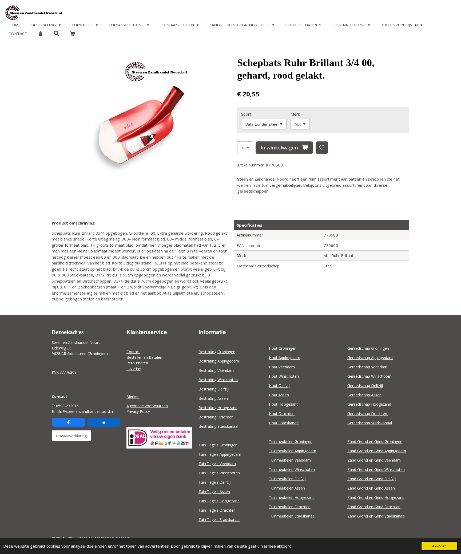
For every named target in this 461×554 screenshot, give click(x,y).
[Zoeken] (56, 33)
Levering (133, 368)
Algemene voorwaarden (147, 405)
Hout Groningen (282, 348)
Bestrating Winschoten (218, 379)
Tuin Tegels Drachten (217, 510)
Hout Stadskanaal (284, 422)
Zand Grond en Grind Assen (371, 488)
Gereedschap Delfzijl (365, 385)
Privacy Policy (138, 411)
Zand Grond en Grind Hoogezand (375, 497)
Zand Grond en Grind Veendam (374, 460)
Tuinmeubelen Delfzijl (287, 478)
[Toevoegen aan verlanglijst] (322, 147)
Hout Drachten (282, 413)
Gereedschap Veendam (367, 366)
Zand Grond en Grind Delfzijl (371, 478)
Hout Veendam (282, 366)
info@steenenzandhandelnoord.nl (85, 411)
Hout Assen (279, 394)
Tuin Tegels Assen (214, 491)
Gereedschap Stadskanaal (369, 422)
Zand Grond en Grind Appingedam (376, 450)
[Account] (40, 33)
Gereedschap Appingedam (370, 357)
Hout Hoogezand (284, 404)
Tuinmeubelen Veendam (290, 460)
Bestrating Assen (213, 398)
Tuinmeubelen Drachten (290, 506)
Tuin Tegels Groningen (217, 444)
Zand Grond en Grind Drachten (373, 506)
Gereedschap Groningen (368, 348)
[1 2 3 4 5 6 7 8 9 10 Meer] (245, 147)
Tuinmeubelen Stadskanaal (292, 516)
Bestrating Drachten (215, 416)
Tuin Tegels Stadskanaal (219, 519)
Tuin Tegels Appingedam (219, 454)
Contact (133, 351)
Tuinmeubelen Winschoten (292, 469)
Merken (133, 396)
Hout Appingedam (284, 357)
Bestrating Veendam (216, 370)
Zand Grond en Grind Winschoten (376, 469)
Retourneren (137, 362)
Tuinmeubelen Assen (287, 488)
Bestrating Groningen (216, 351)
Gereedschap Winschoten (369, 376)
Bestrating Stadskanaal (218, 426)
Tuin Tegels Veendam (217, 463)
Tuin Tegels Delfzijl (214, 482)
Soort (246, 114)
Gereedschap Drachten (367, 413)
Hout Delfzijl (279, 385)
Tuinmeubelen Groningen (290, 441)
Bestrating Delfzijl (213, 389)
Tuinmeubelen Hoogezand (292, 497)
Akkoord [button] (439, 546)
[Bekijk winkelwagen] (72, 33)
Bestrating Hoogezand (217, 407)
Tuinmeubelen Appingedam (292, 450)
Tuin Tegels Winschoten (219, 472)
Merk (295, 114)
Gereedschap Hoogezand (369, 404)
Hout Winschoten (284, 376)
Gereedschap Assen (364, 394)
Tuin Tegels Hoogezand (219, 500)
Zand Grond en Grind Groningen (374, 441)
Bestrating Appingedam (218, 361)
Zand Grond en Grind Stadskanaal (376, 516)
